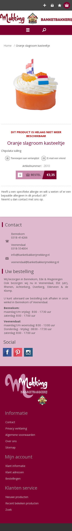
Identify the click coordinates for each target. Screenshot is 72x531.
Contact (10, 422)
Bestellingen (13, 478)
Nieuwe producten (16, 497)
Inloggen (52, 5)
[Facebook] (7, 352)
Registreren (44, 5)
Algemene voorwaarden (20, 435)
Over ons (11, 441)
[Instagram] (28, 352)
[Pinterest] (17, 352)
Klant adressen (14, 472)
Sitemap (10, 447)
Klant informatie (15, 466)
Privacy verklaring (16, 428)
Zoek (8, 509)
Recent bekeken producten (22, 503)
